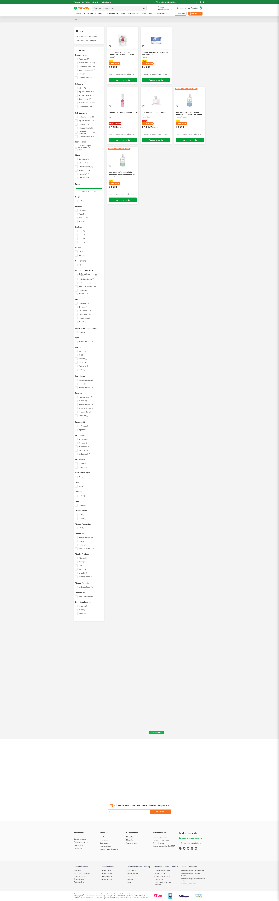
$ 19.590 (92, 191)
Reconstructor (85, 318)
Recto (82, 515)
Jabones (83, 505)
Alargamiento (85, 311)
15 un (82, 231)
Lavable (82, 384)
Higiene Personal (86, 92)
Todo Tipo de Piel (86, 596)
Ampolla (83, 573)
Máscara (83, 558)
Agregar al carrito (123, 80)
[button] (196, 2)
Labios (83, 88)
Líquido (82, 430)
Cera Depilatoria (85, 577)
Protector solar (85, 397)
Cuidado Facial (85, 106)
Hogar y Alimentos (87, 70)
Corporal (83, 606)
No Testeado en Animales (88, 275)
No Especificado (86, 387)
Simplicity (95, 2)
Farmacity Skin (85, 178)
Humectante (84, 447)
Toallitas (83, 359)
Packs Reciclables (86, 279)
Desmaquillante (85, 412)
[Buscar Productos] (144, 8)
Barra (82, 370)
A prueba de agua (86, 380)
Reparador (84, 303)
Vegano (83, 290)
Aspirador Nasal (86, 587)
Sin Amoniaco (85, 283)
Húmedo (83, 322)
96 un (82, 242)
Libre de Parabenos (87, 286)
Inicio (75, 19)
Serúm (82, 362)
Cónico (82, 518)
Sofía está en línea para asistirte (190, 838)
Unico (82, 486)
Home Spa (84, 159)
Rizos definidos (85, 314)
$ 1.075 (84, 191)
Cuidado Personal (87, 66)
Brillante (83, 210)
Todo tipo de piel (86, 549)
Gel (81, 355)
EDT (81, 528)
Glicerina (83, 443)
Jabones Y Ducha (86, 128)
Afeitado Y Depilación (87, 132)
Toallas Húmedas (86, 117)
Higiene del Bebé (86, 95)
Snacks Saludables (86, 136)
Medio (82, 332)
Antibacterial (84, 454)
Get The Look (86, 2)
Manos (82, 613)
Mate (81, 214)
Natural (82, 221)
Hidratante (83, 439)
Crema (83, 351)
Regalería (84, 124)
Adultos (82, 463)
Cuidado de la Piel (87, 63)
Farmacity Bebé (86, 166)
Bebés (82, 74)
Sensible (83, 545)
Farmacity (77, 2)
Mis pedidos (196, 13)
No (81, 255)
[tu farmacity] (180, 14)
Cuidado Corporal (87, 103)
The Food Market (106, 2)
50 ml (82, 496)
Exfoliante (83, 416)
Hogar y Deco (85, 99)
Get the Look (84, 170)
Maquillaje (84, 59)
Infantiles (83, 467)
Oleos (82, 562)
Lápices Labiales (86, 121)
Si (81, 252)
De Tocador (84, 426)
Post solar (83, 401)
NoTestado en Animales (88, 294)
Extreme (83, 163)
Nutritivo (83, 307)
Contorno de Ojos (86, 408)
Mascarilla (83, 366)
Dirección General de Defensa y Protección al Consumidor (118, 894)
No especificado (86, 342)
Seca (81, 541)
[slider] (139, 2)
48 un (82, 238)
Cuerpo (82, 610)
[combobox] (119, 8)
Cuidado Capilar (85, 78)
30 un (82, 235)
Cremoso (83, 218)
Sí (82, 201)
